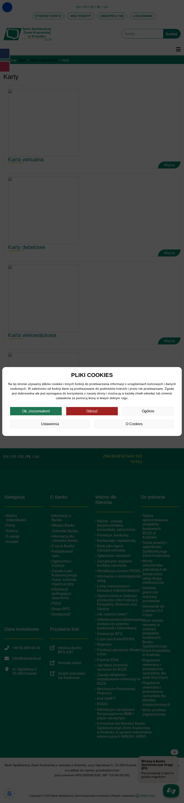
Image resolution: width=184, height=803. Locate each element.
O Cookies (134, 424)
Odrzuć (92, 411)
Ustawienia (50, 424)
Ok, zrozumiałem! (36, 411)
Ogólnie (148, 411)
